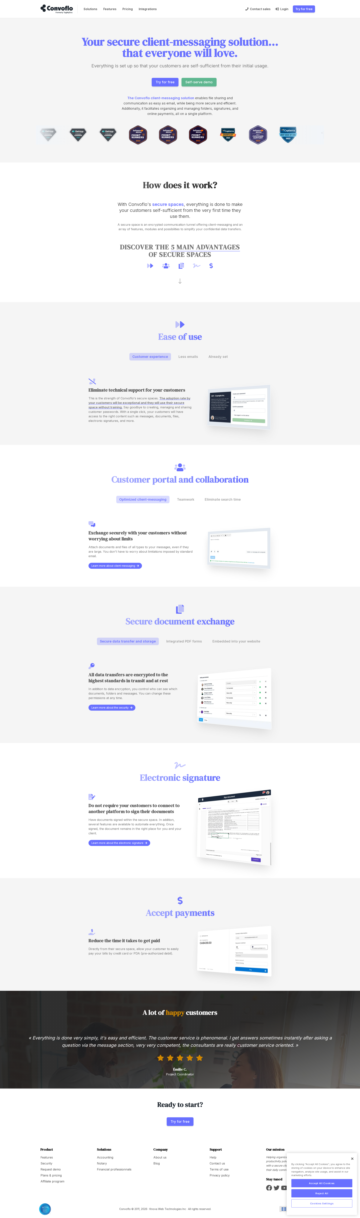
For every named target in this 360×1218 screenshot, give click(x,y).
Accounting (105, 1157)
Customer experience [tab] (150, 357)
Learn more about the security (110, 707)
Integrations (148, 9)
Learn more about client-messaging (113, 565)
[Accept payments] (211, 266)
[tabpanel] (180, 402)
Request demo (50, 1169)
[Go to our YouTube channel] (284, 1189)
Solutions (90, 9)
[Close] (352, 1159)
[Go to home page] (56, 8)
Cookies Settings (322, 1203)
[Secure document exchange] (181, 266)
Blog (156, 1163)
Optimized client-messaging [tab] (142, 499)
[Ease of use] (150, 266)
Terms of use (219, 1169)
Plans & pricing (51, 1175)
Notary (102, 1163)
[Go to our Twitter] (277, 1189)
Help (213, 1157)
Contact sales (260, 9)
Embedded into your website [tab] (236, 641)
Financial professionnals (114, 1169)
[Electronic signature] (196, 266)
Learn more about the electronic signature (117, 842)
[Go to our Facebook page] (269, 1189)
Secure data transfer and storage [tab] (128, 641)
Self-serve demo (199, 82)
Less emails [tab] (188, 357)
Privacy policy (220, 1175)
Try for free (304, 9)
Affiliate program (52, 1181)
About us (159, 1157)
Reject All (321, 1193)
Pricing (127, 9)
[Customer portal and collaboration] (166, 266)
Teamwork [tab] (185, 499)
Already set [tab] (218, 357)
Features (109, 9)
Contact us (217, 1163)
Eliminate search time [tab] (223, 499)
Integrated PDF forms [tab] (184, 641)
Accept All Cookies (322, 1183)
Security (46, 1163)
